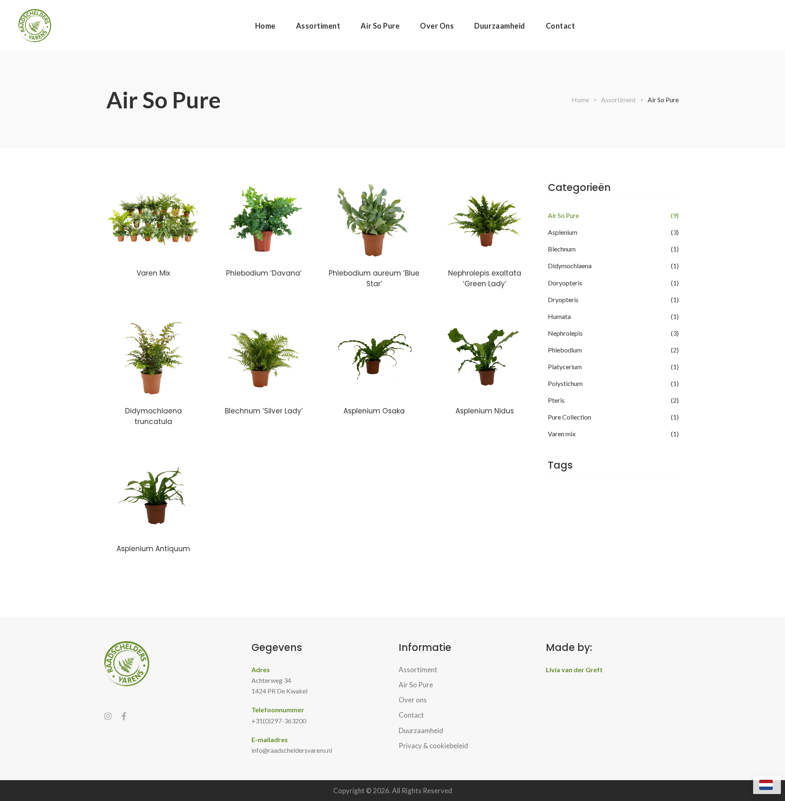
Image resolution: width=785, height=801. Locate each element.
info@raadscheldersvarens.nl (291, 750)
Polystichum (565, 383)
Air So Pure (563, 215)
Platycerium (565, 366)
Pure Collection (569, 417)
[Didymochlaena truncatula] (153, 358)
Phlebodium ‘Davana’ (264, 273)
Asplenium (562, 232)
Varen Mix (153, 273)
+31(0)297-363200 (278, 721)
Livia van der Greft (574, 669)
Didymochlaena (570, 265)
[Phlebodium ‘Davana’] (264, 220)
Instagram (108, 716)
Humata (559, 316)
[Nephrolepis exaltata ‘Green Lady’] (484, 220)
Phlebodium (565, 350)
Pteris (556, 400)
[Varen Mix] (153, 220)
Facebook (124, 716)
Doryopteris (565, 283)
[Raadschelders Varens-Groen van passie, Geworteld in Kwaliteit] (34, 25)
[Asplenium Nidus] (484, 358)
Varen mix (562, 434)
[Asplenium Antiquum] (153, 496)
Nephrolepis (565, 333)
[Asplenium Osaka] (374, 358)
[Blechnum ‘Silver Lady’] (264, 358)
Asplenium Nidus (484, 411)
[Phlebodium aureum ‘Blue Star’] (374, 220)
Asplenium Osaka (374, 411)
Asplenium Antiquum (153, 549)
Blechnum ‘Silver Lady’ (264, 411)
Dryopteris (563, 299)
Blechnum (562, 249)
